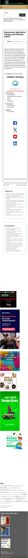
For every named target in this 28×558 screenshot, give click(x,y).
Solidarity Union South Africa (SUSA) (14, 215)
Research (20, 499)
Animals (14, 485)
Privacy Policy (4, 507)
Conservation (13, 490)
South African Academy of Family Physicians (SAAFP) (14, 231)
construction (20, 490)
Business (3, 488)
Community (4, 490)
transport (25, 501)
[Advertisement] (14, 160)
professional (7, 499)
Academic (2, 485)
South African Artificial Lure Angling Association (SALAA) (14, 205)
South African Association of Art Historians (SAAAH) (13, 229)
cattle (8, 487)
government (19, 494)
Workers (6, 503)
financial (9, 494)
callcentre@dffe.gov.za (15, 89)
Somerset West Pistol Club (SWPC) (14, 243)
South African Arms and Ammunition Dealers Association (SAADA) (14, 210)
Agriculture (8, 486)
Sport (8, 501)
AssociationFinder (7, 556)
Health (24, 494)
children (11, 487)
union (1, 503)
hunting (1, 496)
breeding (18, 485)
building (22, 485)
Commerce (16, 488)
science (1, 501)
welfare (3, 503)
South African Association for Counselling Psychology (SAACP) (13, 250)
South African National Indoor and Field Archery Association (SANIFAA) (15, 195)
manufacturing (12, 496)
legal (9, 496)
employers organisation (20, 492)
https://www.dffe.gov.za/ (17, 41)
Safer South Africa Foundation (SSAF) (15, 193)
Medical (17, 496)
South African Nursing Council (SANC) (15, 200)
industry (5, 496)
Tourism (14, 501)
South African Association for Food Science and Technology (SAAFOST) (14, 245)
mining (22, 496)
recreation (14, 498)
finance (6, 494)
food (15, 494)
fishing (13, 494)
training (19, 501)
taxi (11, 501)
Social (4, 501)
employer (9, 492)
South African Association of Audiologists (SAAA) (12, 247)
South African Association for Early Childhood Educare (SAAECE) (14, 234)
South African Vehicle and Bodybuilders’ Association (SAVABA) (15, 202)
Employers (12, 492)
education (3, 492)
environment (2, 494)
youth (9, 503)
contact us (15, 19)
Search (6, 12)
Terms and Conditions (6, 506)
